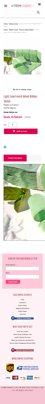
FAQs (22, 300)
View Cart (22, 314)
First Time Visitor (22, 331)
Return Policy (22, 311)
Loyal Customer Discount (22, 337)
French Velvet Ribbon (26, 29)
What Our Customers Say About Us (22, 340)
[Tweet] (5, 147)
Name (8, 273)
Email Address (11, 265)
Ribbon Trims (13, 23)
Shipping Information (22, 308)
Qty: (5, 124)
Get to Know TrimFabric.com (22, 334)
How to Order (22, 305)
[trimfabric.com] (23, 5)
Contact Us (22, 302)
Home (6, 23)
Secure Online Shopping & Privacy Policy (22, 343)
